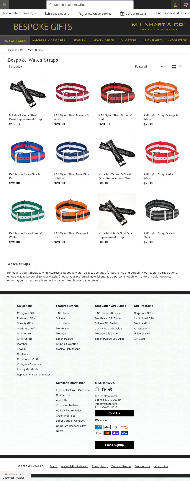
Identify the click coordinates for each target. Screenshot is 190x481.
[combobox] (90, 4)
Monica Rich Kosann (68, 348)
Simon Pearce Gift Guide (110, 338)
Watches (22, 343)
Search (54, 466)
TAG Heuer (62, 313)
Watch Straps (35, 50)
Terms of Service (121, 466)
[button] (48, 40)
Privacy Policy (100, 466)
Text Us (114, 413)
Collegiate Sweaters (29, 364)
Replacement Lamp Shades (33, 374)
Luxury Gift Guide (27, 369)
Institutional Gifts (144, 318)
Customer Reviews (67, 405)
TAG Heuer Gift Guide (108, 313)
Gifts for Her (24, 333)
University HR (142, 333)
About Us (61, 400)
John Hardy (63, 323)
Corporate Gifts (143, 313)
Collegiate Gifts (26, 313)
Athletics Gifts (142, 328)
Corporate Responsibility (71, 425)
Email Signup (114, 445)
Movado (61, 333)
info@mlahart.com (106, 403)
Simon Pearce (64, 338)
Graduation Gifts (27, 328)
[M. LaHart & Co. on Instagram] (97, 390)
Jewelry (22, 348)
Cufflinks (22, 354)
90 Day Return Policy (69, 410)
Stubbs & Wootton (67, 343)
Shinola (60, 318)
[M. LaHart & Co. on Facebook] (104, 390)
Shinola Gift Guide (106, 323)
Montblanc (62, 328)
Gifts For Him (24, 338)
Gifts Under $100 (27, 359)
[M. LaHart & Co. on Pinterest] (110, 390)
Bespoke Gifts (15, 50)
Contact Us (63, 395)
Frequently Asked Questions (73, 390)
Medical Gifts (142, 323)
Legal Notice (161, 466)
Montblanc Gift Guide (108, 318)
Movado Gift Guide (106, 333)
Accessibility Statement (74, 466)
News (59, 430)
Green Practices (65, 415)
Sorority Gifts (25, 323)
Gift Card (139, 338)
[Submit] (50, 5)
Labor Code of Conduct (70, 420)
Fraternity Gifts (26, 318)
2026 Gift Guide (15, 40)
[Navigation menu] (4, 4)
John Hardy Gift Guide (108, 328)
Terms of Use (142, 466)
